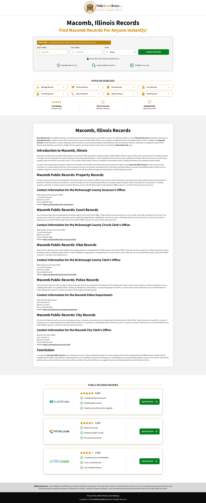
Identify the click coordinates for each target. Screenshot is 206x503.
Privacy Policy (92, 496)
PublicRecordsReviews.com (102, 499)
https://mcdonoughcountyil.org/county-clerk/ (60, 274)
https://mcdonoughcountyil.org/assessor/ (58, 204)
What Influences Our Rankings (108, 496)
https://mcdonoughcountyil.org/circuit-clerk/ (59, 239)
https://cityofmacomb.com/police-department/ (60, 309)
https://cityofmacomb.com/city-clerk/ (56, 344)
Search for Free (153, 52)
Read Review (147, 401)
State (107, 48)
